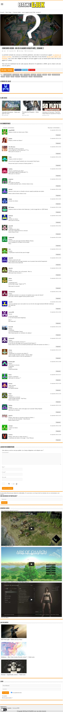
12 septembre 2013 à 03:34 (55, 168)
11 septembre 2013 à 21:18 (55, 138)
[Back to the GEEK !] (31, 5)
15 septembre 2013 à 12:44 (55, 405)
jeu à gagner (56, 74)
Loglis (4, 50)
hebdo (44, 74)
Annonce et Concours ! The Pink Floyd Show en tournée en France (51, 112)
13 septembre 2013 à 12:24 (55, 257)
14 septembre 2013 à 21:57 (55, 349)
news (3, 76)
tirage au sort (38, 76)
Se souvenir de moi (16, 692)
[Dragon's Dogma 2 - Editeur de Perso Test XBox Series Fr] (31, 600)
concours (16, 74)
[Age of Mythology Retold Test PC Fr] (31, 528)
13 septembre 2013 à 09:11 (55, 225)
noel (8, 76)
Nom (3, 467)
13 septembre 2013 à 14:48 (55, 291)
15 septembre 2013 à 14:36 (55, 425)
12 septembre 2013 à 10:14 (55, 179)
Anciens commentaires (8, 127)
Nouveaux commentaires (54, 127)
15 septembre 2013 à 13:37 (55, 415)
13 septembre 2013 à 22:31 (55, 326)
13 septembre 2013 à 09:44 (55, 237)
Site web (4, 477)
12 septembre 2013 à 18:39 (55, 207)
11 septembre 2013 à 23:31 (55, 156)
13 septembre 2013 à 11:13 (55, 249)
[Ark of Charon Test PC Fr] (31, 564)
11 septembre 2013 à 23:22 (55, 146)
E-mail (4, 472)
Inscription (4, 696)
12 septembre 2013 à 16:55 (55, 198)
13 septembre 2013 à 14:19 (55, 278)
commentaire (7, 74)
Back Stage (8, 12)
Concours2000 (15, 708)
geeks (39, 74)
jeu (49, 74)
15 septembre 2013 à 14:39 (55, 434)
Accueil (2, 12)
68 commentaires (29, 50)
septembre (24, 76)
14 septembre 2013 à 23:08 (55, 361)
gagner (34, 74)
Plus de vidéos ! (5, 617)
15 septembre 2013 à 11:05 (55, 383)
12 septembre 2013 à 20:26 (55, 215)
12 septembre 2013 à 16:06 (55, 189)
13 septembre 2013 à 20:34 (55, 301)
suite (30, 76)
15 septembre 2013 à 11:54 (55, 393)
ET (21, 74)
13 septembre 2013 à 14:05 (55, 268)
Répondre (58, 135)
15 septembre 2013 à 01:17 (55, 374)
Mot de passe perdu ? (7, 697)
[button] (4, 709)
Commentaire (5, 452)
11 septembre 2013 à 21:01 (55, 130)
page (12, 76)
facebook (26, 74)
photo (17, 76)
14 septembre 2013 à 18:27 (55, 338)
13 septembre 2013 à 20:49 (55, 312)
